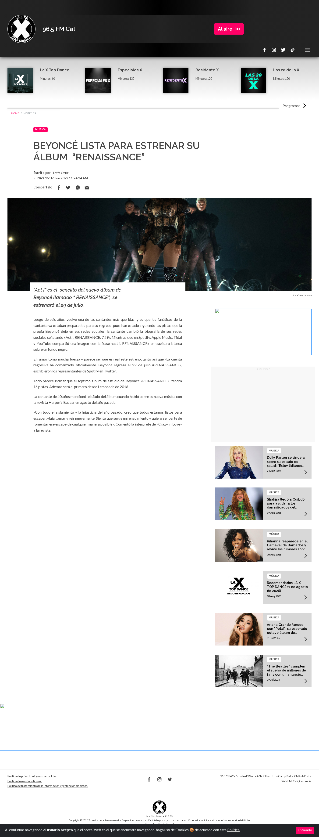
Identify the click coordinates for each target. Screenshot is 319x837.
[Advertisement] (263, 407)
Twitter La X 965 (283, 50)
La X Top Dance (54, 70)
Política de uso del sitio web (24, 781)
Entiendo (305, 830)
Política (233, 829)
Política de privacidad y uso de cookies (32, 776)
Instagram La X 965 (274, 50)
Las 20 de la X (286, 70)
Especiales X (130, 70)
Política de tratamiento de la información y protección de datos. (47, 786)
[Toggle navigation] (308, 50)
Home (15, 113)
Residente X (207, 70)
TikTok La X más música (292, 50)
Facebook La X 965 (264, 50)
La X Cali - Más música (21, 29)
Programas (291, 105)
